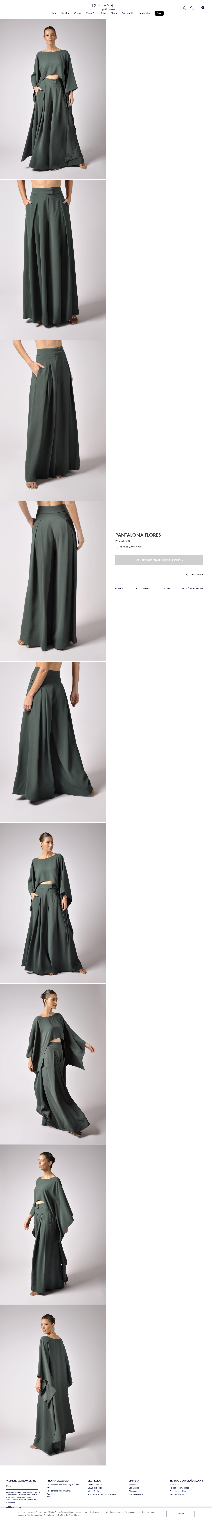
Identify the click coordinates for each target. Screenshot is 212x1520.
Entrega (166, 589)
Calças (77, 13)
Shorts (114, 13)
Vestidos (65, 13)
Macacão (90, 13)
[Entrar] (184, 8)
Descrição (119, 589)
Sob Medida (128, 13)
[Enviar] (34, 1487)
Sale (159, 13)
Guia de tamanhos (143, 589)
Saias (103, 13)
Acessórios (144, 13)
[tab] (119, 589)
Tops (54, 13)
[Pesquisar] (192, 7)
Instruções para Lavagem (192, 589)
